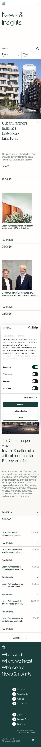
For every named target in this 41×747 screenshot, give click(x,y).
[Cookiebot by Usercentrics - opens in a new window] (28, 327)
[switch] (35, 374)
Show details (29, 397)
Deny (20, 418)
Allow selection (20, 411)
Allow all (20, 404)
